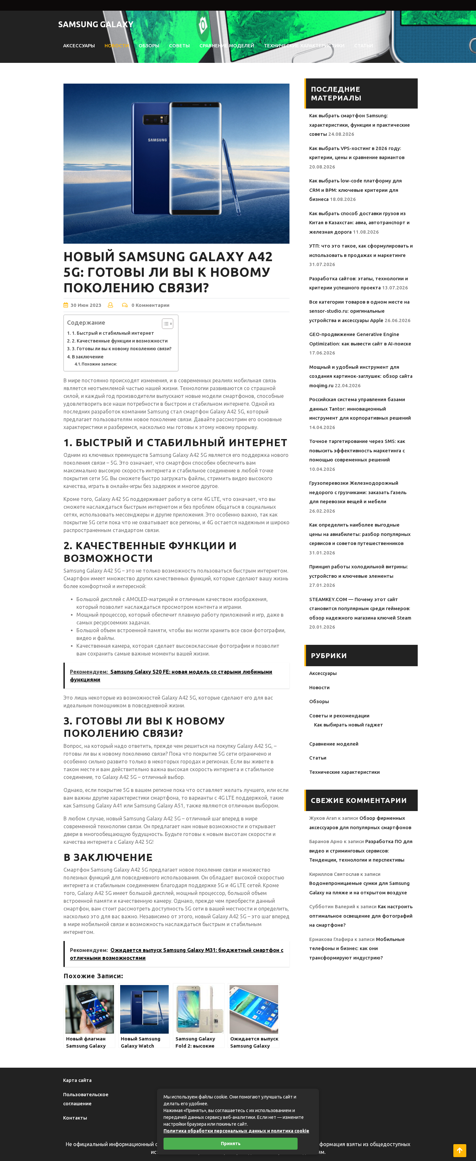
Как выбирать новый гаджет (348, 724)
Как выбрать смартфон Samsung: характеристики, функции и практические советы (359, 125)
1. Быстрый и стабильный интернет (113, 333)
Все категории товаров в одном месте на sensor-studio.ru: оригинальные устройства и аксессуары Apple (359, 311)
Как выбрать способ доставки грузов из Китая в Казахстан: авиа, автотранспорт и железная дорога (359, 223)
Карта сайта (77, 1080)
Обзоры (149, 45)
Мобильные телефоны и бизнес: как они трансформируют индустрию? (357, 948)
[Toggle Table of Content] (164, 323)
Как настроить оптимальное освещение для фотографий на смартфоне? (361, 916)
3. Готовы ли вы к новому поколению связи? (122, 348)
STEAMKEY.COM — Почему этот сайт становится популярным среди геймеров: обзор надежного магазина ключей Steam (360, 609)
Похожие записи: (99, 364)
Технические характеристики (304, 45)
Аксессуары (79, 45)
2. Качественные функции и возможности (120, 340)
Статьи (363, 45)
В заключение (88, 356)
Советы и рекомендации (339, 715)
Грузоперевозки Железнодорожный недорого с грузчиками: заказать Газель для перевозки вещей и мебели (357, 492)
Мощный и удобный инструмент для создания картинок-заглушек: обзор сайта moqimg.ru (361, 376)
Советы (179, 45)
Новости (117, 45)
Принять (231, 1143)
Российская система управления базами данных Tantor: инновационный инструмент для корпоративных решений (360, 409)
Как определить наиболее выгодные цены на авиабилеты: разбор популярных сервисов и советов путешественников (360, 534)
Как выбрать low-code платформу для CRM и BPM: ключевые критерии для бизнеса (355, 190)
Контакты (75, 1117)
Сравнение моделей (226, 45)
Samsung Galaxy (95, 24)
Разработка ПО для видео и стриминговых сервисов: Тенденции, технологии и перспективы (361, 851)
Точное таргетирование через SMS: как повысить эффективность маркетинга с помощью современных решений (357, 450)
